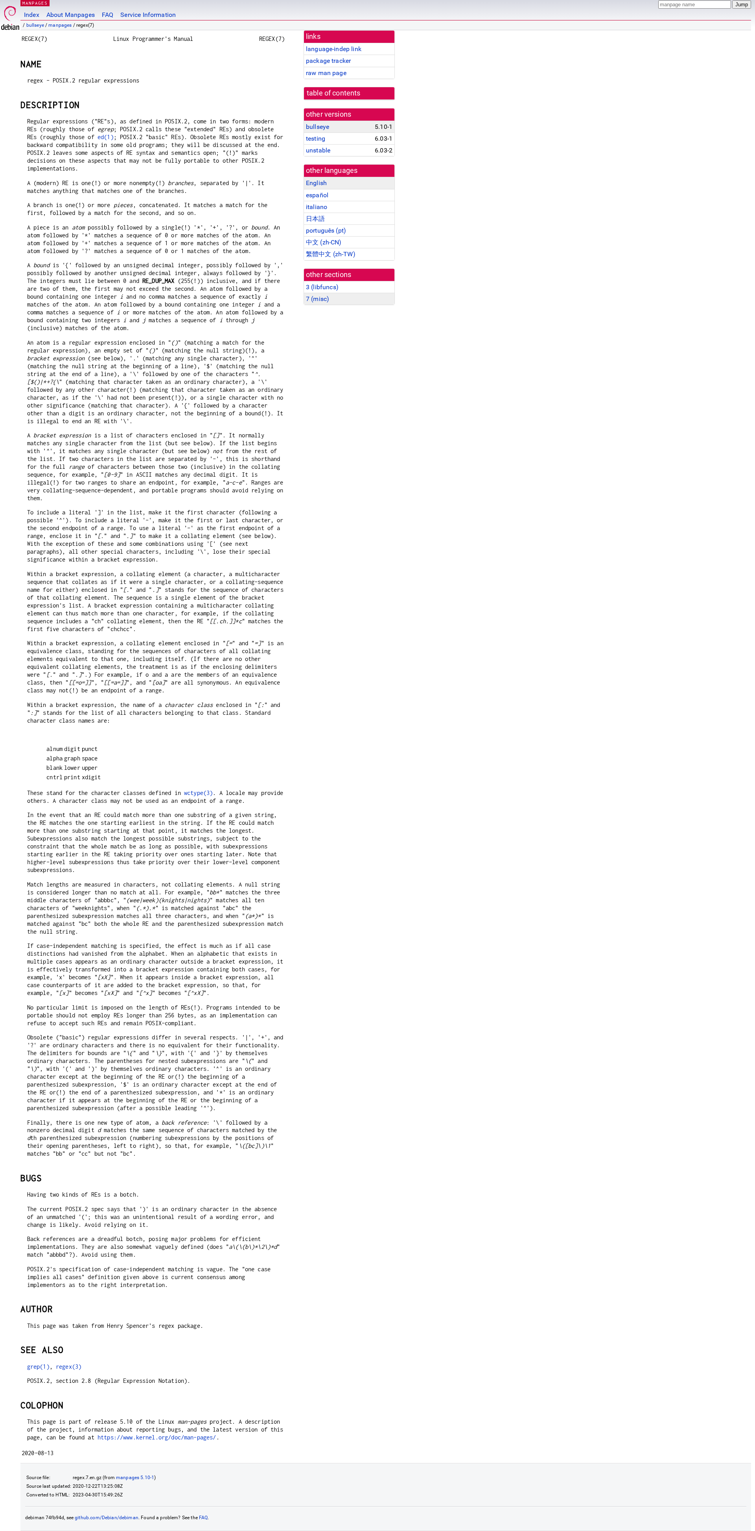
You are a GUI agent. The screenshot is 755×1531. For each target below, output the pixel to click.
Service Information (148, 14)
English (316, 183)
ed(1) (106, 137)
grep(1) (38, 1366)
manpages (60, 25)
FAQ (107, 14)
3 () (322, 287)
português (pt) (326, 230)
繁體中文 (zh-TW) (330, 254)
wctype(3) (198, 792)
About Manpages (70, 14)
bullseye (35, 25)
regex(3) (68, 1366)
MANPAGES (35, 3)
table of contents (334, 93)
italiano (316, 207)
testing (315, 138)
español (317, 195)
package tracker (328, 60)
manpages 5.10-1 (135, 1477)
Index (31, 14)
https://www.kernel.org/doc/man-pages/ (157, 1437)
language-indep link (333, 49)
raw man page (326, 73)
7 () (317, 299)
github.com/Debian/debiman (106, 1517)
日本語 (315, 218)
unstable (318, 150)
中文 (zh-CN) (324, 242)
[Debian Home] (10, 16)
